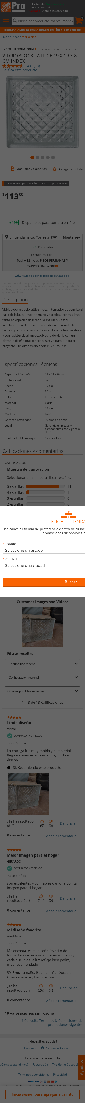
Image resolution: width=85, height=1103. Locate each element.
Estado (10, 544)
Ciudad (11, 559)
